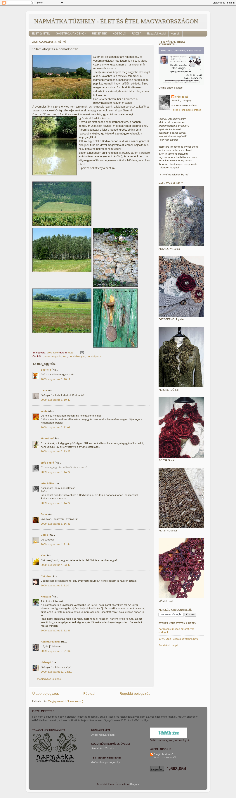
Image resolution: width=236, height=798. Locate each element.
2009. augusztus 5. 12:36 (55, 630)
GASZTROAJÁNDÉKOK (71, 33)
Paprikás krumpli (168, 645)
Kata (43, 555)
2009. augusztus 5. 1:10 (55, 585)
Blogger (134, 784)
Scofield (46, 369)
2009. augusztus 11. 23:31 (56, 671)
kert (65, 356)
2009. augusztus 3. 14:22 (55, 472)
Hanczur (46, 596)
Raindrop (46, 576)
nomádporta (94, 356)
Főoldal (89, 693)
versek (175, 33)
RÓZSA (136, 33)
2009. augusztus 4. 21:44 (55, 544)
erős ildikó (47, 462)
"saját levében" (163, 754)
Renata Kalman (50, 641)
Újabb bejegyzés (45, 693)
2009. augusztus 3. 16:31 (55, 523)
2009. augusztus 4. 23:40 (55, 565)
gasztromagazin (52, 356)
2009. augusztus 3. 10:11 (55, 379)
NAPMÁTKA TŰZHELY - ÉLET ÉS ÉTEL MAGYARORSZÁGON (116, 21)
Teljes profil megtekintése (186, 109)
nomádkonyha (77, 356)
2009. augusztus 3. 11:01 (55, 427)
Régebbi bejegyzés (134, 693)
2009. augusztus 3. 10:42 (55, 399)
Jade (44, 514)
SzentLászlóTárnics (102, 748)
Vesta (44, 411)
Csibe (44, 534)
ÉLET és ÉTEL (41, 33)
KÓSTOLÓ (119, 33)
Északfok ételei (156, 33)
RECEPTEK (99, 33)
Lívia (44, 390)
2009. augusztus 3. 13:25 (55, 451)
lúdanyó (46, 662)
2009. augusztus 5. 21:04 (55, 651)
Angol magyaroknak (102, 734)
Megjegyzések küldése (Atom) (65, 701)
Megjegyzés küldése (49, 679)
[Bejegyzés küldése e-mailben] (81, 352)
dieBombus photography (105, 762)
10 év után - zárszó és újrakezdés (178, 638)
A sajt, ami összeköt (165, 757)
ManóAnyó (47, 438)
